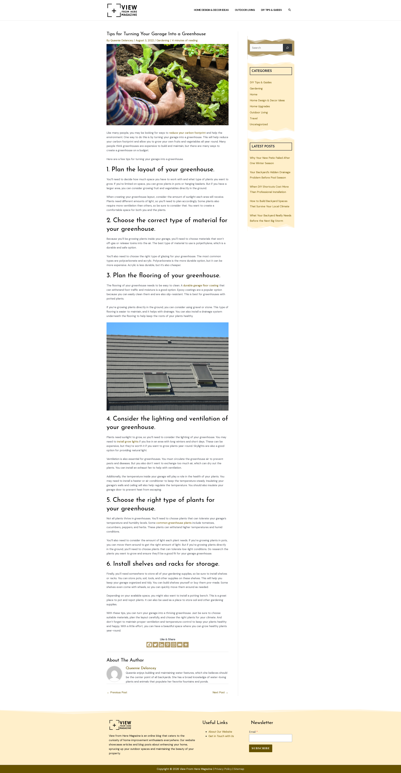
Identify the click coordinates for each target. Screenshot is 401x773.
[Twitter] (155, 644)
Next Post (220, 692)
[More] (186, 644)
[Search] (287, 48)
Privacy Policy (223, 769)
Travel (254, 118)
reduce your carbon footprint (187, 132)
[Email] (179, 644)
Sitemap (239, 769)
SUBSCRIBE (261, 748)
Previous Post (117, 692)
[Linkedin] (161, 644)
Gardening (162, 40)
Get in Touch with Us (221, 736)
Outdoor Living (259, 112)
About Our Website (220, 731)
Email (253, 732)
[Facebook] (149, 644)
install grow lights (127, 441)
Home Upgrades (260, 106)
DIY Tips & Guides (261, 82)
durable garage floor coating (201, 285)
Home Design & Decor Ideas (267, 100)
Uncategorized (259, 124)
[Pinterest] (167, 644)
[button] (289, 10)
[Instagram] (173, 644)
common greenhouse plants (174, 523)
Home (253, 94)
